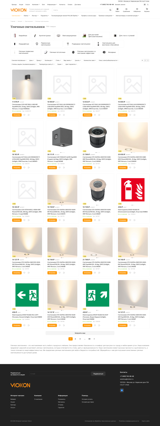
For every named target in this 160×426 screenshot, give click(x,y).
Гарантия (61, 407)
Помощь (85, 395)
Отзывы (60, 405)
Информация (63, 395)
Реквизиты (61, 399)
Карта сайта (145, 421)
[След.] (94, 339)
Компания (37, 395)
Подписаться (98, 374)
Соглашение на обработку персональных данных (100, 421)
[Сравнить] (29, 115)
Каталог (13, 399)
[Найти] (110, 10)
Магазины (61, 402)
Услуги (13, 407)
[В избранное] (24, 115)
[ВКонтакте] (122, 390)
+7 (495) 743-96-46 (107, 4)
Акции (13, 402)
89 (89, 339)
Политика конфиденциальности (129, 421)
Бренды (13, 405)
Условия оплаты (87, 399)
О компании (38, 399)
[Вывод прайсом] (147, 60)
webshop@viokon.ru (126, 379)
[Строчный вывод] (145, 60)
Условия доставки (88, 402)
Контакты (123, 372)
